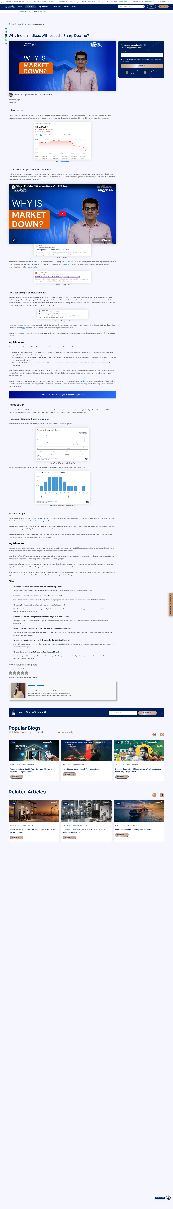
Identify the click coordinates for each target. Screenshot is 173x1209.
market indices (33, 267)
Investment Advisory (24, 11)
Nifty (23, 328)
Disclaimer (157, 59)
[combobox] (123, 55)
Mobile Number (125, 52)
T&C (152, 59)
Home (12, 24)
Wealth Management (38, 11)
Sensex (66, 161)
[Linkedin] (6, 32)
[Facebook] (6, 29)
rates (70, 333)
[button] (154, 734)
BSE (62, 161)
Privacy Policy (146, 59)
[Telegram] (6, 37)
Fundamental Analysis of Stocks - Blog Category (78, 743)
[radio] (10, 673)
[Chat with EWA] (168, 1198)
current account (66, 264)
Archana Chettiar (36, 686)
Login (151, 6)
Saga (118, 743)
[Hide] (6, 43)
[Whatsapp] (6, 40)
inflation (42, 518)
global (83, 381)
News (19, 24)
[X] (6, 35)
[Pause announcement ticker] (171, 2)
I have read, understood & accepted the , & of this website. (142, 60)
